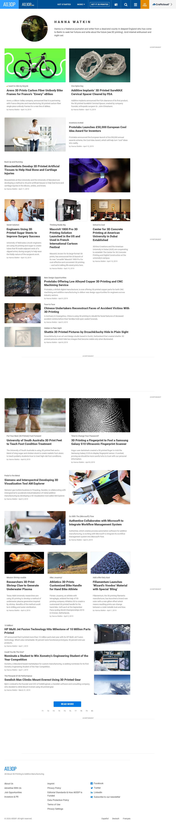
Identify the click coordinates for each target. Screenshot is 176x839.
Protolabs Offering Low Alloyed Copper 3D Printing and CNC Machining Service (83, 283)
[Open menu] (135, 4)
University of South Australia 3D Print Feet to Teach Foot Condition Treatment (34, 442)
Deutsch (115, 818)
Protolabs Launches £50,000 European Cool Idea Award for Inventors (97, 129)
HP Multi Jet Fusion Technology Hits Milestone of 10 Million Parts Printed (47, 631)
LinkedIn (98, 792)
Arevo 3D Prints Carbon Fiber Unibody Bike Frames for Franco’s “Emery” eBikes (35, 92)
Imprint (50, 783)
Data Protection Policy (58, 800)
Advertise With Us (12, 788)
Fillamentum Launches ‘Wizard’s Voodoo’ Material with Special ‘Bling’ (110, 585)
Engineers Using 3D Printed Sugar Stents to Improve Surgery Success (23, 233)
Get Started (64, 4)
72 (48, 711)
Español (105, 818)
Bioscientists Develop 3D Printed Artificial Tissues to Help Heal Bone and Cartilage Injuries (32, 170)
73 (54, 711)
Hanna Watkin (14, 110)
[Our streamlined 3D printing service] (162, 4)
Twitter (97, 788)
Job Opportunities (13, 792)
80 (92, 711)
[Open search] (126, 4)
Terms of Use (53, 804)
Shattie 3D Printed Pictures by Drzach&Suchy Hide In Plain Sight (86, 332)
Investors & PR (11, 797)
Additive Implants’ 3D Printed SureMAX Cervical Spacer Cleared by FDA (96, 92)
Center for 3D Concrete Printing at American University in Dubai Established (108, 235)
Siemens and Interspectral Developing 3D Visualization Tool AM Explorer (31, 481)
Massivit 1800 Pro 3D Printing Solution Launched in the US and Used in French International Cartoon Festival (65, 238)
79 (87, 711)
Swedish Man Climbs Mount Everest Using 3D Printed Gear (42, 679)
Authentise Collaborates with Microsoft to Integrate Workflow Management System (96, 522)
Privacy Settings (55, 809)
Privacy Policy (54, 788)
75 (65, 711)
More (80, 4)
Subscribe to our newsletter (107, 797)
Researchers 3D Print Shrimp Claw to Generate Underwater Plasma (23, 585)
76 (70, 711)
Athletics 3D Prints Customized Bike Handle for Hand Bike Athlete (66, 585)
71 (43, 711)
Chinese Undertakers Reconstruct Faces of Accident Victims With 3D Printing (86, 310)
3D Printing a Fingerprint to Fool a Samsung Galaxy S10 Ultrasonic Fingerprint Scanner (99, 442)
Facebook (98, 783)
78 (81, 711)
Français (126, 818)
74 (59, 711)
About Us (8, 783)
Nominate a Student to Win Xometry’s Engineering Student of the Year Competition (46, 657)
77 (76, 711)
